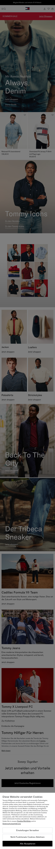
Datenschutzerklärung (12, 824)
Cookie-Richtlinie (24, 821)
